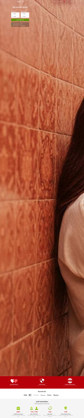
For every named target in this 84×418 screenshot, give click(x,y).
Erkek (15, 16)
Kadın (15, 13)
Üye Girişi (71, 1)
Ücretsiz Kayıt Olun (20, 19)
